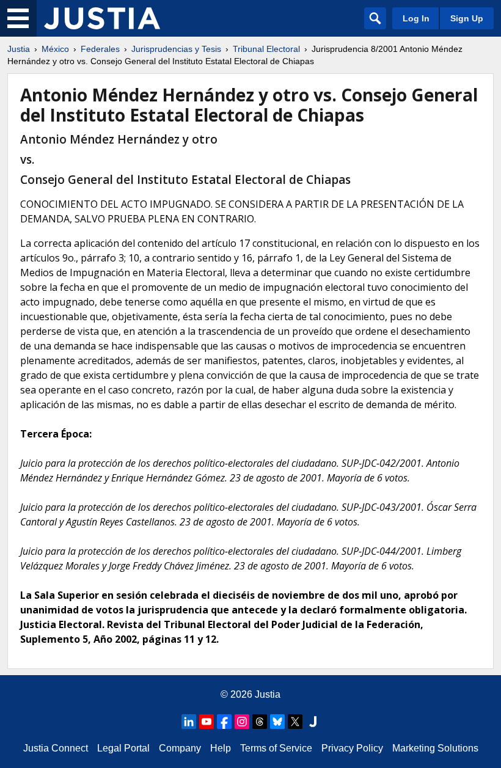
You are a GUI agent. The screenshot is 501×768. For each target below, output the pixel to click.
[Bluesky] (277, 721)
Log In (416, 18)
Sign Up (466, 18)
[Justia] (102, 18)
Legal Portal (123, 748)
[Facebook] (224, 721)
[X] (295, 721)
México (55, 49)
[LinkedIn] (188, 721)
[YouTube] (206, 721)
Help (220, 748)
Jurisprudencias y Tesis (176, 49)
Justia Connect (55, 748)
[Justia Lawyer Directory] (312, 721)
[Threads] (259, 721)
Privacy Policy (352, 748)
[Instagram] (242, 721)
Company (180, 748)
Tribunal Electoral (266, 49)
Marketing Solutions (435, 748)
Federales (100, 49)
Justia (18, 49)
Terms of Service (276, 748)
